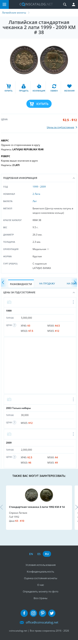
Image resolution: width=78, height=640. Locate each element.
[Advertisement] (40, 365)
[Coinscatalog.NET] (35, 4)
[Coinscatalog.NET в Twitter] (51, 613)
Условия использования (41, 565)
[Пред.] (4, 283)
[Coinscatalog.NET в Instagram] (33, 613)
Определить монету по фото (40, 591)
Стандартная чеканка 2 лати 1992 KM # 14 (37, 506)
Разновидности (21, 284)
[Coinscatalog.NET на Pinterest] (42, 613)
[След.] (74, 283)
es (39, 554)
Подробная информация (20, 178)
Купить (42, 104)
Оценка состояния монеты (40, 578)
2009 (43, 186)
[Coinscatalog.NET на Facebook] (24, 613)
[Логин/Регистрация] (73, 4)
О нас (40, 585)
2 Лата (36, 194)
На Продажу (47, 283)
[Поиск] (64, 4)
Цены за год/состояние (19, 292)
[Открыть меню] (73, 302)
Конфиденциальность (40, 571)
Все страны (40, 598)
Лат (35, 201)
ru (47, 554)
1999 (35, 186)
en (31, 554)
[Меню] (4, 4)
